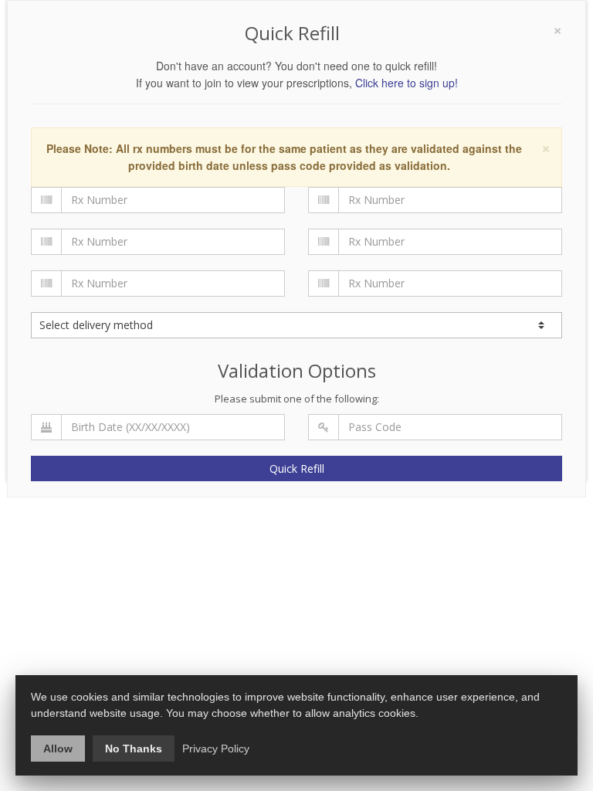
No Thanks (133, 748)
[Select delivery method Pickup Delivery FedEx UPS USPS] (296, 325)
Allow (58, 748)
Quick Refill (296, 468)
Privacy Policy (215, 748)
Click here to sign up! (406, 82)
